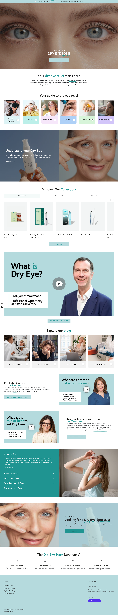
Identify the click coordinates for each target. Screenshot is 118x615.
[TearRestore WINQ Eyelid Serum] (67, 216)
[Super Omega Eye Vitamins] (15, 216)
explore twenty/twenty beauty (18, 397)
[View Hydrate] (68, 108)
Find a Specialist (9, 593)
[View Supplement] (87, 108)
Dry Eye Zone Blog (9, 591)
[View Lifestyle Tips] (73, 348)
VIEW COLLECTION (59, 60)
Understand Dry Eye (9, 588)
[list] (59, 566)
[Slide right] (112, 200)
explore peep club (76, 437)
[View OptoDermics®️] (106, 108)
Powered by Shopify (8, 611)
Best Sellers (22, 196)
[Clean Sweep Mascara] (93, 216)
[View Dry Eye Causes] (45, 348)
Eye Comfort (59, 196)
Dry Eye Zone (11, 609)
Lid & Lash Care (96, 196)
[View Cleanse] (31, 108)
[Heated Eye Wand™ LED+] (41, 216)
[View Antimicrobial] (49, 108)
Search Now (74, 531)
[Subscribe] (113, 586)
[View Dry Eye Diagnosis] (17, 348)
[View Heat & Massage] (12, 108)
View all (59, 244)
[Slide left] (108, 200)
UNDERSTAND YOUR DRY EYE (59, 321)
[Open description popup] (17, 120)
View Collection (8, 586)
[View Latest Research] (101, 348)
